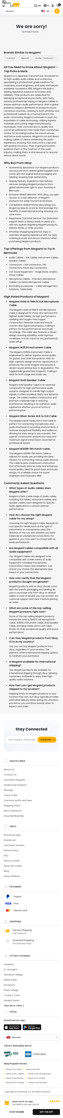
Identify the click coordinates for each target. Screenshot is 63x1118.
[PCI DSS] (11, 1054)
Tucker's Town (12, 995)
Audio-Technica (44, 58)
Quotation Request (14, 779)
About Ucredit (11, 860)
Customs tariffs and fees (18, 800)
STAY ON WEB (16, 1111)
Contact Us (10, 774)
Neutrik (25, 58)
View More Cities (13, 1005)
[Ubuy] (15, 5)
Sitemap (8, 790)
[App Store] (13, 1028)
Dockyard (9, 984)
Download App (12, 834)
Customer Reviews (14, 845)
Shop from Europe (38, 1082)
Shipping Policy (12, 805)
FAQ (6, 855)
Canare (10, 58)
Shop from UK (33, 1069)
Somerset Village (13, 974)
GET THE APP (46, 1111)
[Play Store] (32, 1028)
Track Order (10, 795)
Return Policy (11, 850)
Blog (6, 871)
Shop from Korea (14, 1078)
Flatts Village (11, 990)
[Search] (57, 11)
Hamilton (9, 964)
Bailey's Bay (10, 979)
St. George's (10, 969)
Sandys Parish (11, 1000)
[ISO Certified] (34, 1054)
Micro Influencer (13, 810)
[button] (38, 6)
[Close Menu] (3, 6)
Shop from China (36, 1078)
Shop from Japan (15, 1073)
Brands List (10, 840)
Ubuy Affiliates (12, 876)
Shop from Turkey (15, 1082)
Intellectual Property (15, 784)
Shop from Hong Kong (39, 1073)
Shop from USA (13, 1069)
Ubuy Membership (14, 815)
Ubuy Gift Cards (13, 865)
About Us (9, 769)
